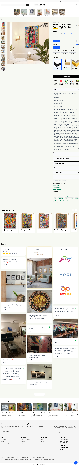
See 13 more (55, 191)
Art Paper (56, 41)
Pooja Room (73, 196)
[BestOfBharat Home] (39, 4)
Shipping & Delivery (5, 444)
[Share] (76, 25)
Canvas (63, 41)
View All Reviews (39, 394)
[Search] (27, 5)
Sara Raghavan (61, 22)
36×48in (72, 50)
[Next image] (47, 43)
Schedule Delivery (5, 431)
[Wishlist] (71, 5)
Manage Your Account (58, 432)
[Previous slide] (56, 302)
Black (76, 198)
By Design (14, 19)
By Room (59, 189)
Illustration (69, 200)
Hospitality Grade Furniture (26, 443)
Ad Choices (17, 457)
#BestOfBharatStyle (64, 439)
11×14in (64, 47)
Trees (55, 198)
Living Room (62, 200)
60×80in (72, 53)
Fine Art (55, 203)
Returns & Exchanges (5, 443)
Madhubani (56, 200)
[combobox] (13, 5)
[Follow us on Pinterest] (67, 442)
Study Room (60, 198)
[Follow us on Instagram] (64, 442)
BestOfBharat (5, 1)
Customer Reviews (31, 428)
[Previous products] (73, 210)
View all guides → (74, 401)
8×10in (56, 47)
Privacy (8, 457)
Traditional (76, 200)
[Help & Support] (76, 463)
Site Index (12, 457)
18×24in (57, 50)
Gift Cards (23, 441)
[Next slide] (75, 302)
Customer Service (4, 439)
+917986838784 (39, 426)
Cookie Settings (23, 457)
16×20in (72, 47)
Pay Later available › (68, 33)
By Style (58, 187)
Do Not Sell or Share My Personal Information (35, 457)
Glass (69, 41)
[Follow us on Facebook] (61, 442)
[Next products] (76, 210)
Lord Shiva (56, 196)
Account (2, 441)
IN (76, 44)
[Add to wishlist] (16, 214)
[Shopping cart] (77, 5)
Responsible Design (44, 443)
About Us (42, 439)
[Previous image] (9, 43)
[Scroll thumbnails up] (3, 22)
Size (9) (55, 44)
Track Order (3, 429)
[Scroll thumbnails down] (3, 70)
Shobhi (11, 1)
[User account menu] (74, 5)
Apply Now (56, 431)
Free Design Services (25, 439)
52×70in (65, 53)
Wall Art (8, 19)
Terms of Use (3, 457)
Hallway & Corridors (69, 198)
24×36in (65, 50)
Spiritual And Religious (64, 196)
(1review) (63, 28)
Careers (42, 441)
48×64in (57, 53)
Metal (74, 41)
